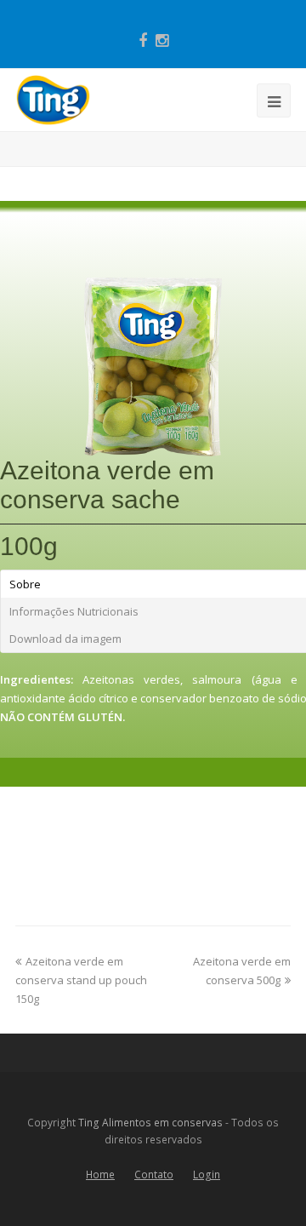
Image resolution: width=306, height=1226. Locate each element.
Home (100, 1174)
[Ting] (53, 98)
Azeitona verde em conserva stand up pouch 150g (81, 980)
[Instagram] (162, 40)
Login (206, 1174)
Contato (153, 1174)
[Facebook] (143, 40)
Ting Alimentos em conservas (150, 1122)
